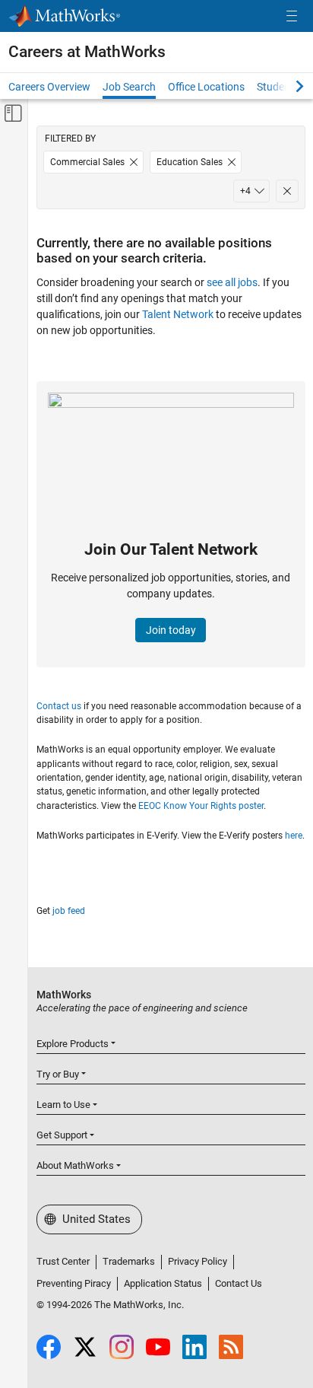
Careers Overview (49, 87)
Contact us (58, 706)
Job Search (129, 87)
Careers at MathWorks (87, 52)
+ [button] (245, 191)
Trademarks (129, 1261)
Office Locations (206, 87)
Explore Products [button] (72, 1043)
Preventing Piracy (73, 1283)
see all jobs (232, 282)
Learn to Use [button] (63, 1104)
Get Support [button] (61, 1135)
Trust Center (63, 1261)
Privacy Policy (197, 1261)
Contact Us (238, 1283)
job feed (68, 911)
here (293, 835)
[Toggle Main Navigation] (292, 16)
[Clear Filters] (287, 191)
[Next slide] (286, 86)
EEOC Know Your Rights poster (201, 806)
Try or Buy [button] (57, 1074)
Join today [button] (171, 630)
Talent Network (177, 314)
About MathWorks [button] (75, 1165)
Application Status (163, 1283)
